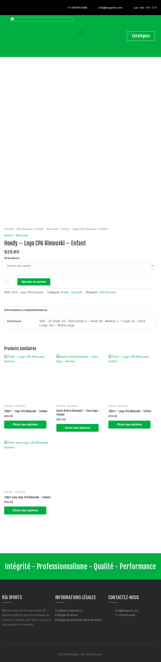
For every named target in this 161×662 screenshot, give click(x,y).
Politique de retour (66, 615)
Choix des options (25, 424)
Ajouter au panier (34, 281)
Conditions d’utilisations (69, 610)
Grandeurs (11, 258)
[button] (80, 33)
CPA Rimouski (24, 229)
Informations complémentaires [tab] (25, 310)
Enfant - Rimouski (47, 229)
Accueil (8, 229)
